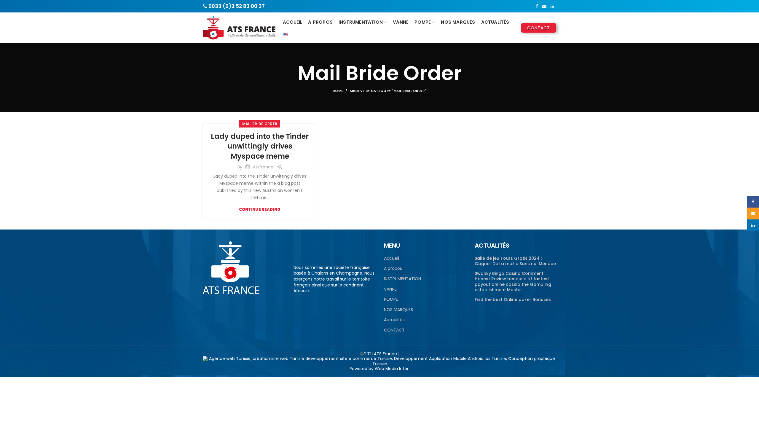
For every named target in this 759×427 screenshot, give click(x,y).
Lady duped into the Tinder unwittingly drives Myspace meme (260, 146)
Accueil (391, 258)
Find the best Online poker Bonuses (513, 299)
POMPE (391, 299)
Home (338, 90)
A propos (393, 268)
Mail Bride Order (260, 123)
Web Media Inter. (392, 369)
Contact (538, 28)
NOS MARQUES (398, 310)
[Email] (544, 6)
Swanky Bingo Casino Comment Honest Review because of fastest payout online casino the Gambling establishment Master (513, 281)
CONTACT (394, 330)
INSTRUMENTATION (402, 279)
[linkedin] (552, 6)
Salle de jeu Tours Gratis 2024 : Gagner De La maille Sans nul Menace (515, 261)
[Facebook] (537, 6)
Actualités (394, 320)
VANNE (390, 289)
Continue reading (260, 209)
